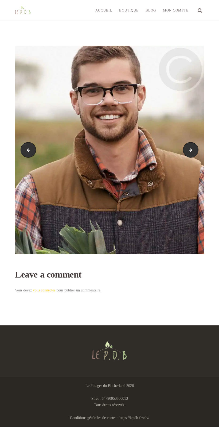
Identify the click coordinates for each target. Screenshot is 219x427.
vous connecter (44, 290)
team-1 (27, 150)
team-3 (196, 150)
